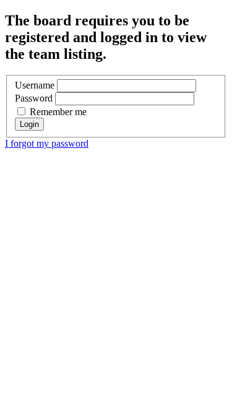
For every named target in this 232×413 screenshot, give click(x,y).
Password (34, 98)
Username (34, 85)
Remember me (57, 112)
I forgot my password (46, 143)
